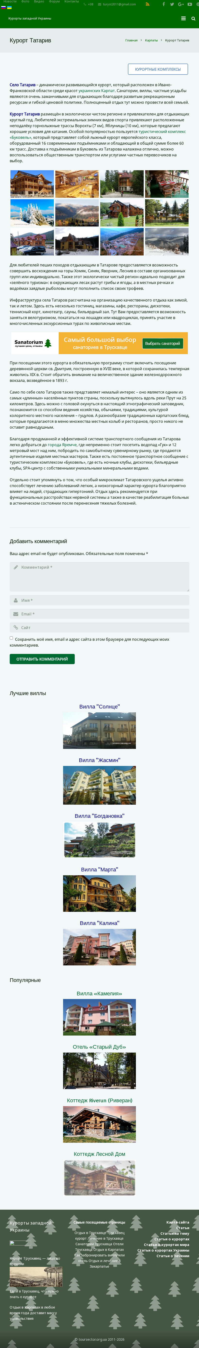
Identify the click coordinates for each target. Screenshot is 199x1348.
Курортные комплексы (158, 69)
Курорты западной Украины (29, 18)
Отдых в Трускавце (90, 1232)
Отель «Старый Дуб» (99, 1046)
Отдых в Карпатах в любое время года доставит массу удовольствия (33, 1313)
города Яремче (62, 444)
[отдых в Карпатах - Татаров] (32, 184)
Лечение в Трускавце (106, 1238)
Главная (131, 40)
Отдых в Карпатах (108, 1249)
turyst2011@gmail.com (119, 4)
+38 (90, 4)
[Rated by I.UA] (20, 1244)
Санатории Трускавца (94, 1244)
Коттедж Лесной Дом (99, 1153)
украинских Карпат (97, 90)
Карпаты (151, 40)
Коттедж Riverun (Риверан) (99, 1100)
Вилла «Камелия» (99, 993)
